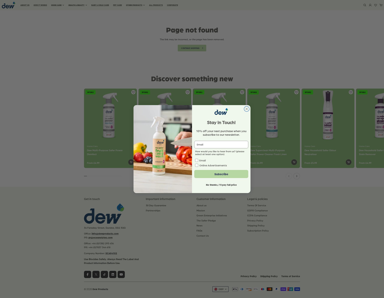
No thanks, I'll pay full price (221, 184)
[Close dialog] (246, 109)
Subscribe (221, 174)
